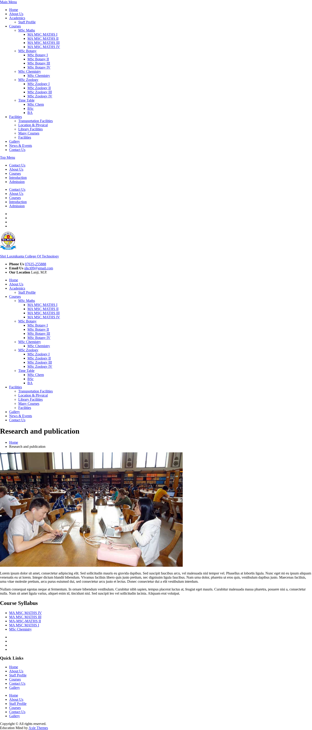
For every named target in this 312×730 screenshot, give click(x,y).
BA (30, 113)
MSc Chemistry (29, 71)
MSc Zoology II (39, 88)
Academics (17, 18)
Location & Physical (33, 125)
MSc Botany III (38, 63)
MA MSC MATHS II (42, 38)
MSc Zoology (28, 80)
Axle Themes (38, 728)
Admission (17, 182)
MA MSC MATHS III (43, 43)
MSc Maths (26, 30)
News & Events (20, 146)
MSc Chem (35, 104)
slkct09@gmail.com (38, 268)
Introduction (18, 178)
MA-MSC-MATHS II (25, 621)
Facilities (15, 117)
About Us (16, 14)
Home (13, 10)
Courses (15, 26)
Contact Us (17, 150)
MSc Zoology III (39, 92)
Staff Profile (27, 22)
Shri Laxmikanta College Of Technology (29, 256)
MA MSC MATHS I (42, 34)
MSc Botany (27, 51)
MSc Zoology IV (39, 96)
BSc (30, 108)
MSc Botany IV (38, 67)
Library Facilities (30, 129)
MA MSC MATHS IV (43, 47)
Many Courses (28, 133)
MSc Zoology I (38, 84)
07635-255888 (35, 264)
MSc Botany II (38, 59)
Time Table (26, 100)
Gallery (14, 141)
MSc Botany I (37, 55)
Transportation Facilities (35, 121)
